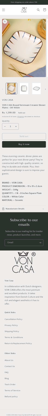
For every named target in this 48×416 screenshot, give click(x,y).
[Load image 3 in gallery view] (36, 88)
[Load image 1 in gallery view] (11, 88)
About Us (9, 360)
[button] (3, 10)
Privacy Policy (11, 325)
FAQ (7, 372)
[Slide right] (45, 89)
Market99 (27, 415)
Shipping (20, 116)
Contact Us (10, 366)
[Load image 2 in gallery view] (24, 88)
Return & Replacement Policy (18, 343)
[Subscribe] (40, 242)
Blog (7, 378)
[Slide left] (2, 89)
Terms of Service (12, 390)
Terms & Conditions (14, 337)
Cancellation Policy (13, 319)
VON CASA (14, 415)
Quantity (6, 121)
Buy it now (24, 144)
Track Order (10, 384)
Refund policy (11, 397)
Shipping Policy (12, 331)
